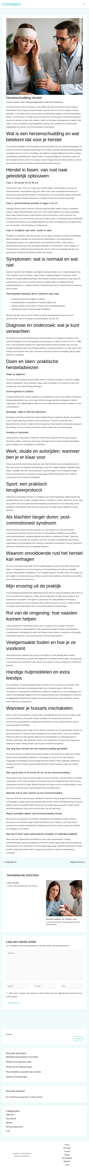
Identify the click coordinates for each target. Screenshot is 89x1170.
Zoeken (9, 1034)
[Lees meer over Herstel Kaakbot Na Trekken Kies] (64, 898)
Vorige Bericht (9, 862)
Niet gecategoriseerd (34, 102)
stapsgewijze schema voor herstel (22, 698)
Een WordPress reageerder (17, 1097)
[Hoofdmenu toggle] (84, 4)
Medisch (9, 1123)
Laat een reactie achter (15, 102)
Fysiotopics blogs (23, 695)
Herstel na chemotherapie (16, 1077)
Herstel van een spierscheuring (19, 1067)
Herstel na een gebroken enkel (18, 1062)
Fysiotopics (11, 4)
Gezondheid (11, 1119)
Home (67, 1145)
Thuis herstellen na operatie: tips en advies (23, 1072)
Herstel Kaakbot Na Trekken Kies (61, 919)
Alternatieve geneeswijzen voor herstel (22, 1057)
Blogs (67, 1155)
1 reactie (10, 886)
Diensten (67, 1148)
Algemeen (10, 1115)
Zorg (8, 1131)
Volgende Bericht (78, 862)
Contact (67, 1151)
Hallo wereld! (13, 883)
